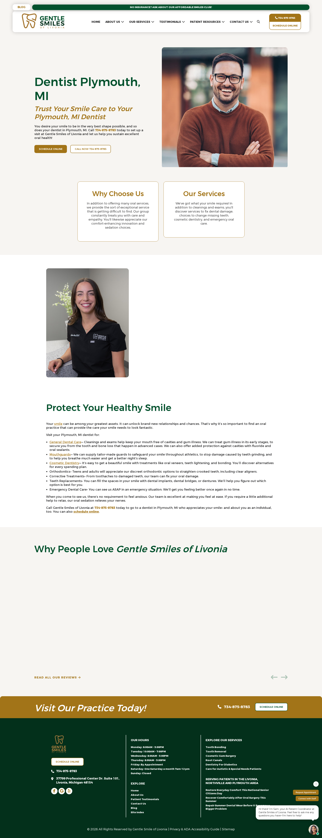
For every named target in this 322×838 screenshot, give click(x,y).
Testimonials (170, 22)
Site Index (137, 812)
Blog (21, 7)
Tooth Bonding (216, 747)
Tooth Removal (216, 751)
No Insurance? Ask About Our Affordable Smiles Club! (171, 7)
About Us (112, 22)
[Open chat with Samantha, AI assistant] (314, 830)
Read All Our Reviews (56, 677)
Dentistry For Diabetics (221, 764)
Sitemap (228, 829)
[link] (54, 791)
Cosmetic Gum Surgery (221, 756)
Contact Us (239, 22)
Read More (144, 324)
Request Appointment (306, 792)
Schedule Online (285, 25)
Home (96, 22)
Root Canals (214, 760)
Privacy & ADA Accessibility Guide (194, 829)
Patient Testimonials (145, 799)
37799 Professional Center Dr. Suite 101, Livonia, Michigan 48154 (87, 780)
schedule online (86, 512)
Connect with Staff (307, 798)
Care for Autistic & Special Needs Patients (233, 769)
